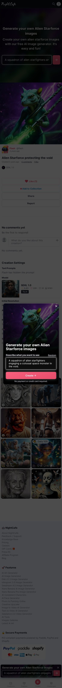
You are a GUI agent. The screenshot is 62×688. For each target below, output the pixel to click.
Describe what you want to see (22, 355)
